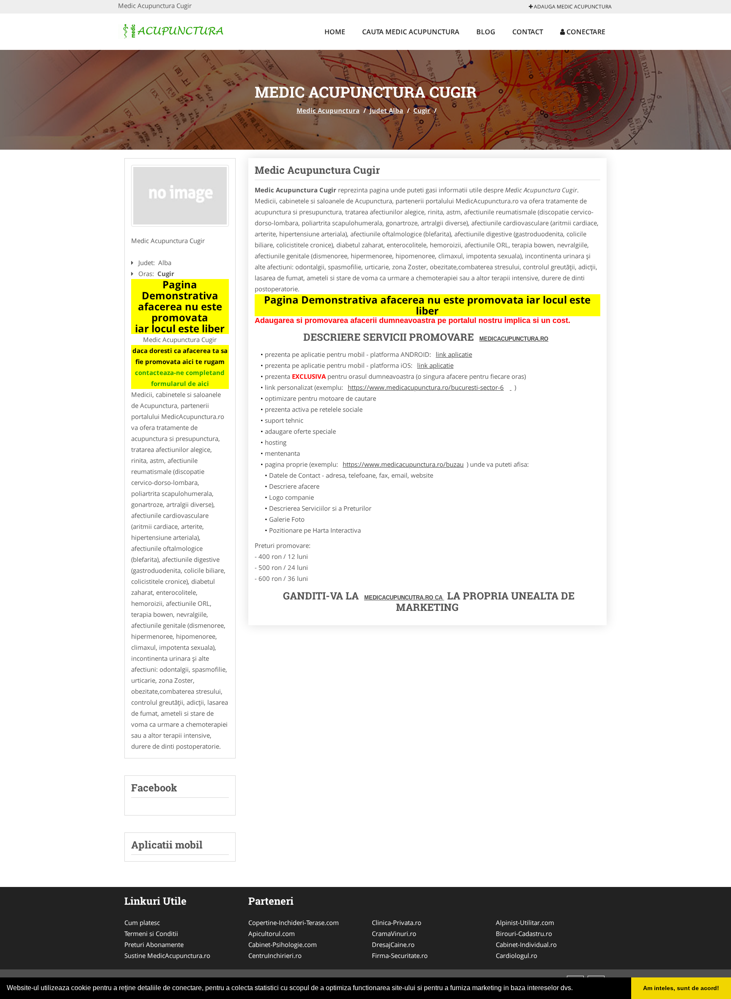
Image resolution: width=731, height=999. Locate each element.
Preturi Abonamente (154, 944)
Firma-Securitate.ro (400, 955)
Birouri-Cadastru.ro (524, 933)
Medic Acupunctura (328, 110)
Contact (527, 31)
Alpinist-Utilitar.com (525, 922)
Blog (485, 31)
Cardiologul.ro (516, 955)
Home (334, 31)
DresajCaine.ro (393, 944)
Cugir (421, 110)
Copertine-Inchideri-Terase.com (293, 922)
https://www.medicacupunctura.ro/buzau (403, 464)
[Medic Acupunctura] (173, 30)
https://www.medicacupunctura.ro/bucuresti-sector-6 (426, 387)
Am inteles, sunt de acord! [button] (681, 988)
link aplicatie (454, 354)
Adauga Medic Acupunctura (572, 6)
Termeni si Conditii (151, 933)
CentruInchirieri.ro (275, 955)
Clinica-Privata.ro (396, 922)
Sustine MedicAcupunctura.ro (167, 955)
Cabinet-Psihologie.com (282, 944)
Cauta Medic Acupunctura (410, 31)
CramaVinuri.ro (394, 933)
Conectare (585, 31)
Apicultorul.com (271, 933)
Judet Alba (386, 110)
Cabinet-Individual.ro (526, 944)
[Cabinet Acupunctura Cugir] (180, 196)
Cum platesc (142, 922)
